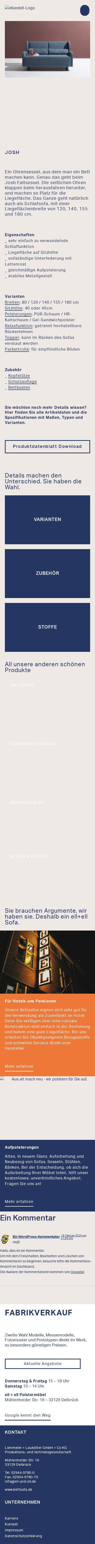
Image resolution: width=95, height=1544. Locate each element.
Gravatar (77, 1272)
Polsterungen (18, 314)
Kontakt (16, 1432)
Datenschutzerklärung (23, 1536)
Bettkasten (19, 387)
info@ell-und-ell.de (21, 1481)
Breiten (12, 302)
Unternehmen (22, 1502)
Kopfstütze (19, 376)
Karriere (11, 1518)
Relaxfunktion (18, 326)
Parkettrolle (17, 349)
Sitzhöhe (13, 308)
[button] (84, 10)
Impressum (14, 1530)
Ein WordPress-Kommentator (36, 1237)
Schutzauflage (22, 382)
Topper (12, 338)
